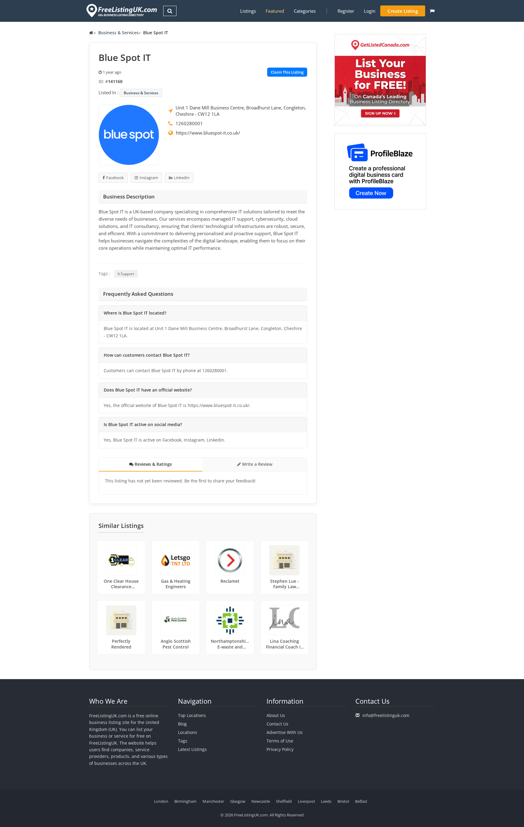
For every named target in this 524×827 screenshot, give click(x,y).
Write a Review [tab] (256, 464)
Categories (305, 11)
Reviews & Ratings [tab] (152, 464)
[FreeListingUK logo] (121, 10)
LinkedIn (182, 177)
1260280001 (189, 123)
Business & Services (118, 32)
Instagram (148, 177)
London (161, 801)
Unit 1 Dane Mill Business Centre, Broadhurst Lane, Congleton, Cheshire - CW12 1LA (241, 111)
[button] (432, 10)
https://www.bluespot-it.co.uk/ (208, 133)
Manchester (213, 801)
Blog (182, 724)
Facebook (115, 177)
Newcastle (260, 801)
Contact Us (277, 724)
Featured (275, 11)
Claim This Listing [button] (287, 72)
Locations (187, 732)
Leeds (326, 801)
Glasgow (237, 801)
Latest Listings (192, 749)
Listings (248, 11)
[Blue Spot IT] (129, 134)
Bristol (343, 801)
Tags (182, 741)
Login (369, 11)
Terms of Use (280, 741)
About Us (276, 715)
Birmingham (185, 801)
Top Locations (192, 715)
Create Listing (403, 11)
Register (346, 11)
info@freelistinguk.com (385, 715)
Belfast (361, 801)
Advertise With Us (285, 732)
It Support (126, 273)
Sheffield (284, 801)
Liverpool (306, 801)
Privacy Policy (280, 749)
